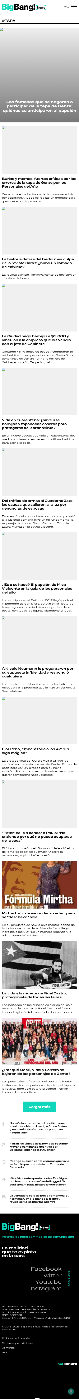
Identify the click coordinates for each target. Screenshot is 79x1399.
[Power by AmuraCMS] (67, 1364)
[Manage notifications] (71, 1391)
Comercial (8, 1347)
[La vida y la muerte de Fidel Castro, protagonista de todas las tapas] (39, 965)
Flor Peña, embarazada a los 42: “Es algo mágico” (35, 751)
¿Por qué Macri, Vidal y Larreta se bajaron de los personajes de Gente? (36, 1072)
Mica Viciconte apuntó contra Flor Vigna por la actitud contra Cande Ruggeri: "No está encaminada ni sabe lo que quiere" (38, 1181)
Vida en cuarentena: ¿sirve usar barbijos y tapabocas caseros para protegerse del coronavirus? (34, 424)
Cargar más (40, 1106)
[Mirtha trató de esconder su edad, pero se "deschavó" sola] (39, 885)
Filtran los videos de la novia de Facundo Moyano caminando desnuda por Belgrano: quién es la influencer (39, 1147)
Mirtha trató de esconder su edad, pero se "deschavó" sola (38, 915)
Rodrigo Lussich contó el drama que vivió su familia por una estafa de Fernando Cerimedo (39, 1164)
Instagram (45, 1288)
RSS (5, 1352)
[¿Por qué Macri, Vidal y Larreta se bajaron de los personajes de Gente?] (39, 1041)
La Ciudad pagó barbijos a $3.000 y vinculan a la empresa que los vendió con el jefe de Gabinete (36, 340)
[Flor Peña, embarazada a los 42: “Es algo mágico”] (39, 721)
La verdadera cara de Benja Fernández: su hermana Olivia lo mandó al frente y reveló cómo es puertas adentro (39, 1199)
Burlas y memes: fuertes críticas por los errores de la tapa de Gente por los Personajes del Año (39, 182)
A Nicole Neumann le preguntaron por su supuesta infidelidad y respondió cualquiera (37, 672)
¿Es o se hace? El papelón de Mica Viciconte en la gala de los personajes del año (37, 588)
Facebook (46, 1268)
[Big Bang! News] (24, 7)
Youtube (48, 1281)
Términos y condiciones (17, 1343)
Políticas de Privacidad (16, 1338)
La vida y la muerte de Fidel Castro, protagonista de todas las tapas (34, 995)
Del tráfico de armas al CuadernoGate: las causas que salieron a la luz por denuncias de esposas (37, 504)
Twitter (51, 1275)
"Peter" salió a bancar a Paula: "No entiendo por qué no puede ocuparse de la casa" (37, 836)
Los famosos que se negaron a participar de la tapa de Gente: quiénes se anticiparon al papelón (39, 106)
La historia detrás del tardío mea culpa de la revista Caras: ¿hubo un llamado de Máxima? (38, 263)
